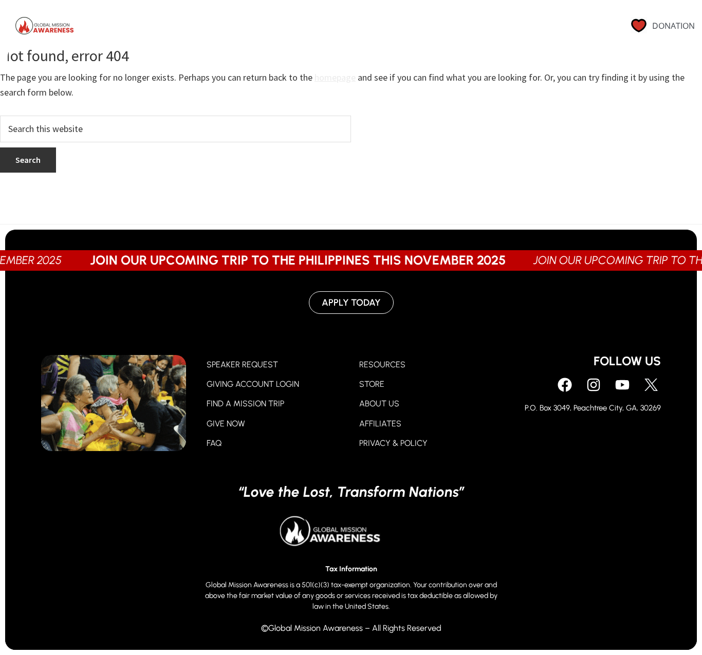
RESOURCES (382, 364)
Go (393, 28)
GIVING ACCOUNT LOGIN (253, 384)
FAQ (214, 443)
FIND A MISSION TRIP (245, 403)
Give (352, 28)
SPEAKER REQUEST (242, 364)
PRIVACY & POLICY (393, 443)
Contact (566, 28)
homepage (335, 77)
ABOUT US (379, 403)
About (437, 28)
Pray (308, 28)
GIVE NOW (226, 423)
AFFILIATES (380, 423)
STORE (371, 384)
